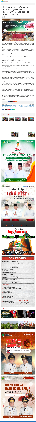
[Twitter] (11, 101)
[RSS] (16, 101)
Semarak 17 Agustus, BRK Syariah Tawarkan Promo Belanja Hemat (23, 133)
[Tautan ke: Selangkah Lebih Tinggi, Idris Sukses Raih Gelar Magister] (9, 314)
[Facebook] (9, 101)
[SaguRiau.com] (4, 1)
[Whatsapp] (14, 109)
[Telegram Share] (11, 109)
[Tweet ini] (6, 109)
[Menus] (34, 1)
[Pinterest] (14, 101)
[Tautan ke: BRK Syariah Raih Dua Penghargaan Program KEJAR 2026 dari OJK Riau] (26, 325)
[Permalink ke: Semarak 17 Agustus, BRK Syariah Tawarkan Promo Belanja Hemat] (11, 119)
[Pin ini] (9, 109)
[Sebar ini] (3, 109)
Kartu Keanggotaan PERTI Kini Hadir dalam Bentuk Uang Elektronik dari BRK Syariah (9, 105)
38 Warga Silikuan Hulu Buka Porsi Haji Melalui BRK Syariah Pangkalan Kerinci (4, 125)
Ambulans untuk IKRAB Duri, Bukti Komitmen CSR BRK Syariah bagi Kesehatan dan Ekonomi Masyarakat (24, 125)
